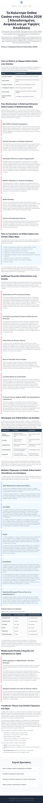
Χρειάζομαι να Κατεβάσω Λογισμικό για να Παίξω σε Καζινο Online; (19, 779)
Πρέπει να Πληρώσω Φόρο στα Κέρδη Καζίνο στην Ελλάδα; (17, 768)
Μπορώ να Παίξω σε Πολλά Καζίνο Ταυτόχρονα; (14, 784)
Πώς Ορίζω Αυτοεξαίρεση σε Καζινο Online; (13, 773)
